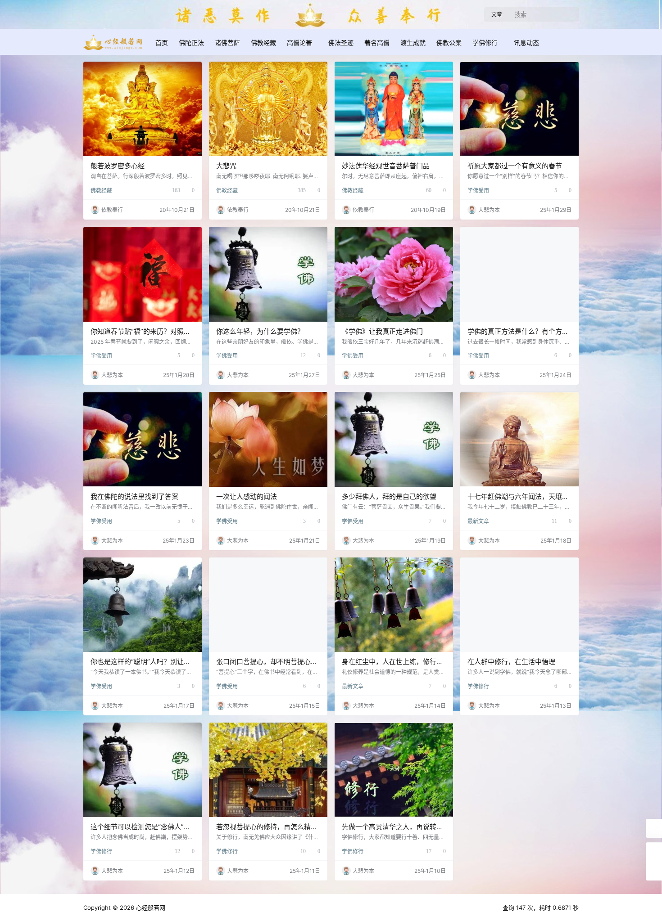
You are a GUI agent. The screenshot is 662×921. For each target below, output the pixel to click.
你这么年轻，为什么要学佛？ (260, 331)
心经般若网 (149, 907)
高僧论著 (299, 42)
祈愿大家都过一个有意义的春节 (514, 166)
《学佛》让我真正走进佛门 (382, 331)
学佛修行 (485, 42)
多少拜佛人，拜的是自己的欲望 (389, 496)
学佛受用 (478, 190)
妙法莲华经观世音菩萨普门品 (386, 166)
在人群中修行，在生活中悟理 (511, 661)
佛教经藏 (101, 190)
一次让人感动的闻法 (246, 496)
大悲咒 (226, 166)
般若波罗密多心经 (118, 166)
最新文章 (478, 521)
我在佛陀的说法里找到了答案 (134, 496)
